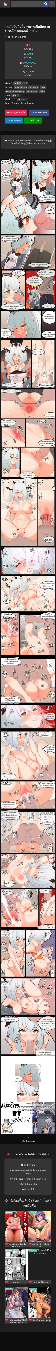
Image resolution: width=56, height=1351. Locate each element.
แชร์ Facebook (40, 112)
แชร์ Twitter (15, 120)
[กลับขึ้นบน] (28, 1138)
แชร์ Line (34, 120)
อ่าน (17, 112)
